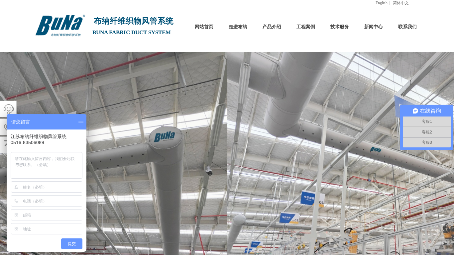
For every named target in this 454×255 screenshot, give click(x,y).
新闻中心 (373, 26)
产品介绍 (272, 26)
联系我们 (407, 26)
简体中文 (401, 3)
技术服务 (339, 26)
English (382, 3)
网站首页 (204, 26)
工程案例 (305, 26)
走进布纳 (238, 26)
